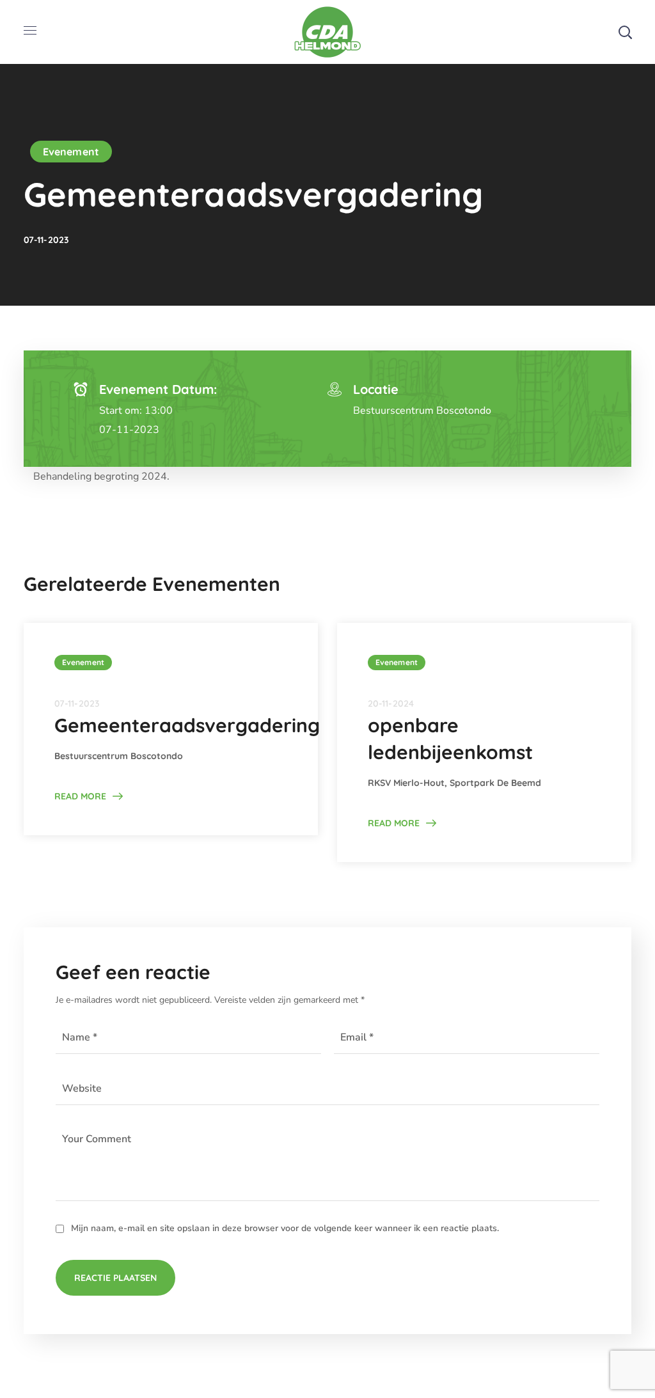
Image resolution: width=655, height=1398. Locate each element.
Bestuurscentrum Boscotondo (422, 411)
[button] (625, 32)
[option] (171, 729)
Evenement (71, 151)
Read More (80, 796)
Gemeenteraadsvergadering (187, 725)
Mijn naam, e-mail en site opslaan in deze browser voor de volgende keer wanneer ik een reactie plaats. (285, 1228)
